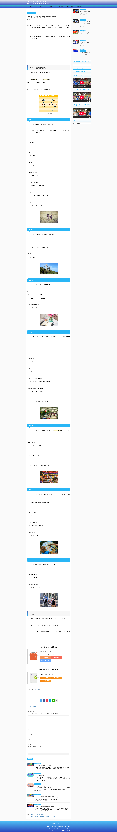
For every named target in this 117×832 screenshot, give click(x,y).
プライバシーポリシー (61, 823)
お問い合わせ (54, 823)
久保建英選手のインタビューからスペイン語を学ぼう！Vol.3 (85, 13)
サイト (29, 739)
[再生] (74, 86)
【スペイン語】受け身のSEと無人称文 (42, 765)
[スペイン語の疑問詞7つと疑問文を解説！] (50, 700)
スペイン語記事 (60, 6)
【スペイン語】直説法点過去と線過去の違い (44, 796)
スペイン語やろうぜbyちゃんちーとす (39, 3)
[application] (82, 83)
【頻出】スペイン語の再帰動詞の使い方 (39, 814)
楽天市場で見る (56, 657)
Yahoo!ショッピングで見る (45, 660)
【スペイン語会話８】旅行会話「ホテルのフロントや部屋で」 (43, 816)
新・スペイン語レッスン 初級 (47, 654)
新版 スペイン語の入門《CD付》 (47, 674)
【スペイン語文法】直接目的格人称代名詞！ (44, 806)
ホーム (31, 6)
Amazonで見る (45, 657)
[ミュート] (87, 86)
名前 (29, 729)
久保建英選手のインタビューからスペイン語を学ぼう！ (85, 33)
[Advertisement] (48, 55)
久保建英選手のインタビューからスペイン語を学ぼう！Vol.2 (85, 23)
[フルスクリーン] (89, 86)
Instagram (50, 6)
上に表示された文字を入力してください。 (36, 746)
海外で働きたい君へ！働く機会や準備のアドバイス (85, 54)
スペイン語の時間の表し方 (40, 786)
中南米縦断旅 (79, 6)
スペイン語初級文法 (32, 706)
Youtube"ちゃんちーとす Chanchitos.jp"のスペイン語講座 (58, 828)
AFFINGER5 (69, 830)
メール (30, 734)
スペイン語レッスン (40, 6)
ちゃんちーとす (70, 6)
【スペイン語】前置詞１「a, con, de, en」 (43, 775)
